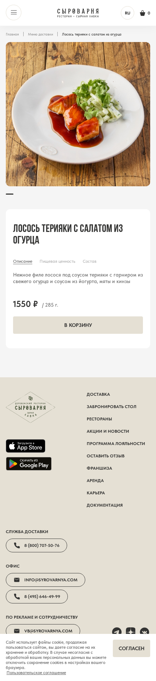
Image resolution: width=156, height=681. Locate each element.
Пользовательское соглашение (36, 672)
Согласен (131, 648)
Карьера (96, 492)
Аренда (95, 480)
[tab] (22, 261)
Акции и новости (108, 431)
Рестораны (99, 419)
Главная (12, 34)
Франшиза (99, 468)
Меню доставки (40, 34)
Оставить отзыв (105, 455)
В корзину (78, 325)
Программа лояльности (116, 443)
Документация (105, 505)
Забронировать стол (111, 406)
